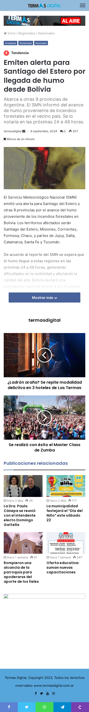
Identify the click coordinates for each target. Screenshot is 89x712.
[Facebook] (36, 694)
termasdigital (13, 131)
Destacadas (26, 43)
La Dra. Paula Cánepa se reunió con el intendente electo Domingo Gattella (20, 515)
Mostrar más (43, 297)
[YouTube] (47, 694)
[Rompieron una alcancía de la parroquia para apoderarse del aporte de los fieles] (23, 543)
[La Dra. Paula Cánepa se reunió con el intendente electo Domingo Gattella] (23, 486)
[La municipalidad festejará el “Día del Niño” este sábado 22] (65, 486)
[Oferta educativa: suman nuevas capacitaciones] (65, 543)
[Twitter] (41, 694)
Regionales (26, 33)
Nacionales (46, 33)
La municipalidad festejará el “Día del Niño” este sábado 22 (64, 513)
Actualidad (10, 43)
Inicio (11, 33)
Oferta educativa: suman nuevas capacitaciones (62, 567)
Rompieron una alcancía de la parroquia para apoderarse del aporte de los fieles (21, 572)
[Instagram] (53, 694)
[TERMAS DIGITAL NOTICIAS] (44, 5)
